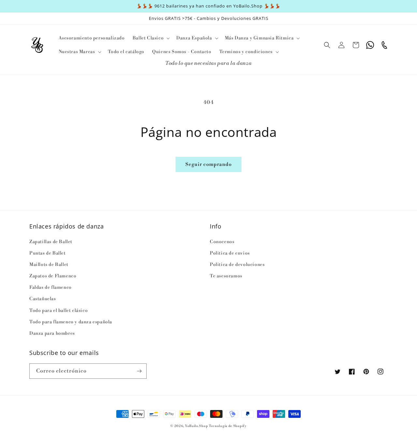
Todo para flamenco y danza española (70, 322)
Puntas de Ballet (47, 253)
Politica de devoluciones (237, 265)
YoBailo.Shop (196, 426)
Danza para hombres (52, 333)
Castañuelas (42, 299)
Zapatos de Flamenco (52, 276)
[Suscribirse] (139, 371)
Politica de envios (230, 253)
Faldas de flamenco (50, 287)
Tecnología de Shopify (228, 426)
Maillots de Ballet (48, 265)
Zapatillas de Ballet (50, 242)
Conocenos (222, 242)
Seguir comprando (208, 164)
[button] (150, 38)
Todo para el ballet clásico (58, 311)
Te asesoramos (226, 276)
